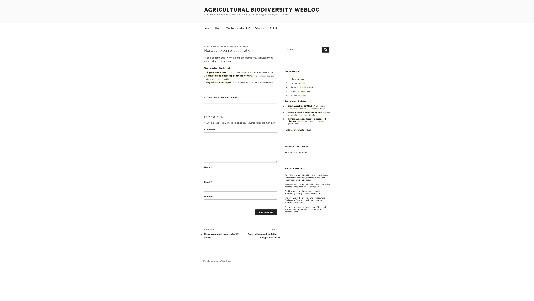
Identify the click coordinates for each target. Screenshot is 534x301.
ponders (208, 61)
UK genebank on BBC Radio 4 (301, 106)
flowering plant (306, 87)
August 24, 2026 (303, 130)
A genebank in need (216, 72)
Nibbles (225, 98)
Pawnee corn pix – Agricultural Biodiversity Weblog (307, 184)
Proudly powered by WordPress (217, 261)
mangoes (299, 79)
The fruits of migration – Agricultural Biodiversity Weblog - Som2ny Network (306, 208)
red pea (306, 91)
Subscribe (259, 28)
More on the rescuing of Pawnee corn (304, 186)
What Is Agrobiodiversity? (238, 28)
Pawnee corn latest (314, 193)
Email (208, 182)
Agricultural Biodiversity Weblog (262, 10)
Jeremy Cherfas (239, 46)
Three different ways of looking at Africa (307, 112)
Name (208, 167)
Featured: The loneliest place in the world (228, 75)
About (217, 28)
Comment (210, 129)
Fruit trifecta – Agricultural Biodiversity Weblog (305, 175)
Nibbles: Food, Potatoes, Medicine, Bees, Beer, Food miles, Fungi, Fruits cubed (305, 178)
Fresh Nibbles (293, 71)
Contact (273, 28)
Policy (235, 98)
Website (208, 196)
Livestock (214, 98)
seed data (302, 95)
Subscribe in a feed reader (296, 152)
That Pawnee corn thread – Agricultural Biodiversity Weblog (302, 192)
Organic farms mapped (218, 82)
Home (206, 28)
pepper (302, 83)
